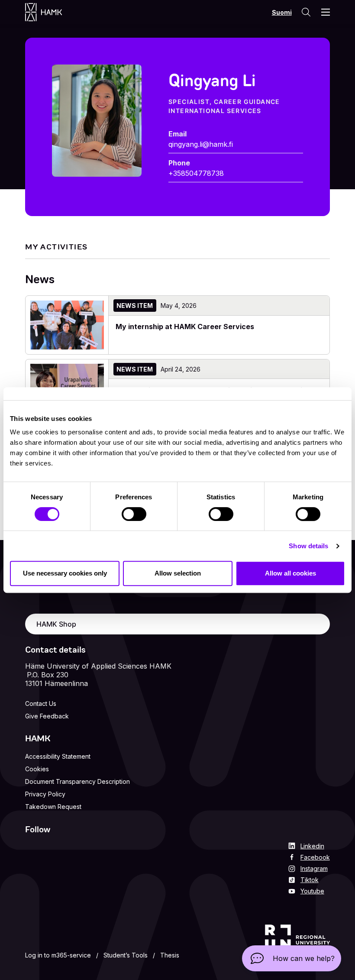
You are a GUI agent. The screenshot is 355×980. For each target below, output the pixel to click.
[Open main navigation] (325, 12)
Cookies (37, 769)
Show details (308, 546)
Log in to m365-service (58, 955)
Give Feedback (47, 716)
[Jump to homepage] (52, 12)
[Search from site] (305, 12)
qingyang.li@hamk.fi (200, 144)
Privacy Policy (45, 794)
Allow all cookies (290, 573)
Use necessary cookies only (65, 573)
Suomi (282, 12)
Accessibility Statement (57, 756)
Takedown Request (53, 806)
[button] (291, 958)
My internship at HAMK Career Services (186, 326)
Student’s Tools (125, 955)
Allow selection (178, 573)
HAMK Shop (56, 624)
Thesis (169, 955)
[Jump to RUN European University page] (297, 943)
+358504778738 (196, 173)
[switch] (134, 514)
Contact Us (40, 703)
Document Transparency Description (77, 781)
